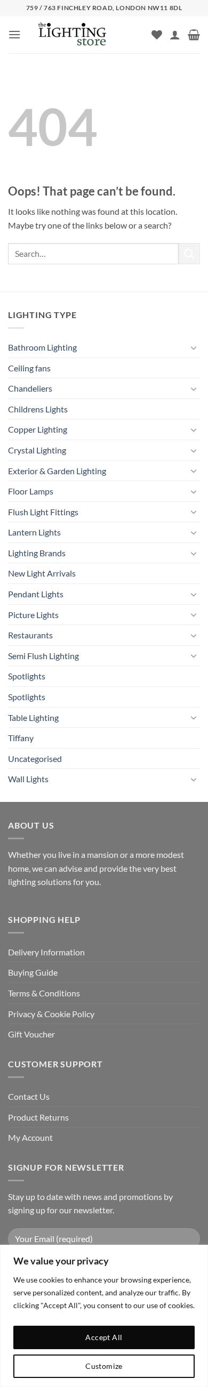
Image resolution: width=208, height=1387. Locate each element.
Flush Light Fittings (43, 512)
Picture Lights (33, 615)
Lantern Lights (34, 532)
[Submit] (189, 253)
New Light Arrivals (42, 573)
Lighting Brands (37, 553)
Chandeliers (30, 388)
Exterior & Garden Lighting (57, 471)
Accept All (103, 1337)
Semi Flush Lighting (43, 656)
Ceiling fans (29, 368)
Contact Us (29, 1096)
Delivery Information (46, 952)
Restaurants (30, 635)
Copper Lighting (37, 429)
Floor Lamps (30, 491)
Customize (104, 1365)
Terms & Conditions (44, 993)
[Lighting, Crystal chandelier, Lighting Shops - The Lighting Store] (90, 35)
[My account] (175, 34)
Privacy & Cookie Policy (51, 1014)
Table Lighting (33, 717)
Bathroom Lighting (42, 347)
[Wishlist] (156, 34)
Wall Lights (28, 779)
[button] (14, 34)
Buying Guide (33, 972)
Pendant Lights (35, 594)
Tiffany (21, 738)
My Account (30, 1137)
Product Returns (38, 1117)
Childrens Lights (38, 409)
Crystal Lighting (37, 450)
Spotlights (26, 676)
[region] (104, 1316)
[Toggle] (193, 347)
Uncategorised (35, 758)
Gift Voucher (31, 1034)
